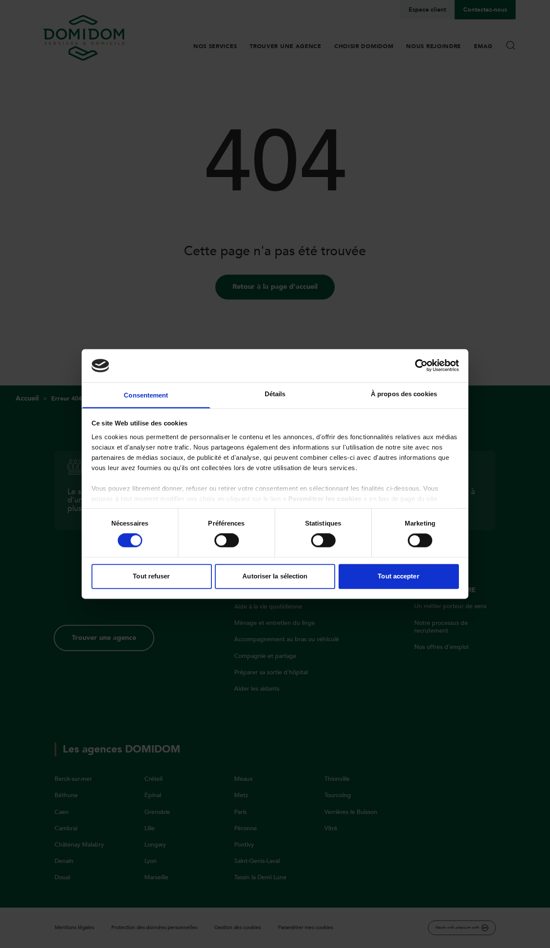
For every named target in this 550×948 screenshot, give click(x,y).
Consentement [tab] (146, 395)
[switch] (226, 540)
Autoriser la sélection (274, 576)
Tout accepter (398, 576)
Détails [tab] (275, 394)
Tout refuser (151, 576)
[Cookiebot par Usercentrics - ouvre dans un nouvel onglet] (421, 365)
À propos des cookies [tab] (404, 394)
